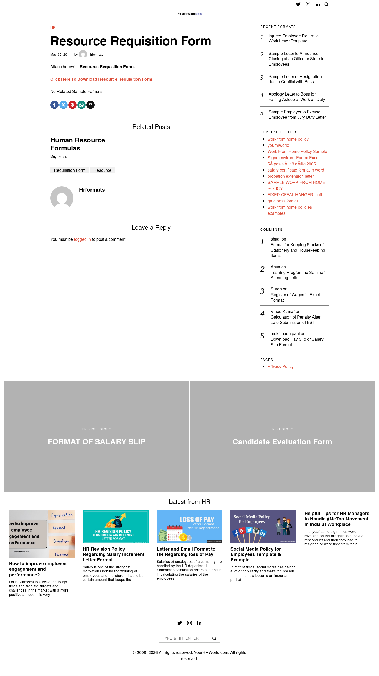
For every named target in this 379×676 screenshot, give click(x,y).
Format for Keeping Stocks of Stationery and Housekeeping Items (298, 250)
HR (52, 27)
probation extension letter (291, 176)
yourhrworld (278, 145)
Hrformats (96, 54)
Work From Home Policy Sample (297, 151)
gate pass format (283, 201)
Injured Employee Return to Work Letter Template (294, 38)
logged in (82, 239)
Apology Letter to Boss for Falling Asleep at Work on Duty (297, 96)
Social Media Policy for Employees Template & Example (255, 554)
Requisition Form (69, 170)
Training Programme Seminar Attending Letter (298, 275)
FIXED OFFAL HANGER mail (295, 195)
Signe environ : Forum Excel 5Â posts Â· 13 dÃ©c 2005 (293, 161)
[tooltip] (298, 4)
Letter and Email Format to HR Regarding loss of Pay (186, 551)
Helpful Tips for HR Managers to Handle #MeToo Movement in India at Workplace (336, 518)
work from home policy (288, 139)
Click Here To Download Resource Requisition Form (101, 79)
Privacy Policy (281, 366)
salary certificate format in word (296, 170)
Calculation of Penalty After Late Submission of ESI (295, 319)
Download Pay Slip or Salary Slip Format (297, 342)
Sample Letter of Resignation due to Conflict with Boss (295, 79)
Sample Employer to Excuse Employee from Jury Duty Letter (297, 114)
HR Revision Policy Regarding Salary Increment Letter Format (113, 554)
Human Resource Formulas (77, 144)
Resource (102, 170)
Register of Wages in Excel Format (295, 297)
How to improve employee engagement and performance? (38, 569)
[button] (214, 638)
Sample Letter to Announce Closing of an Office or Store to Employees (296, 59)
